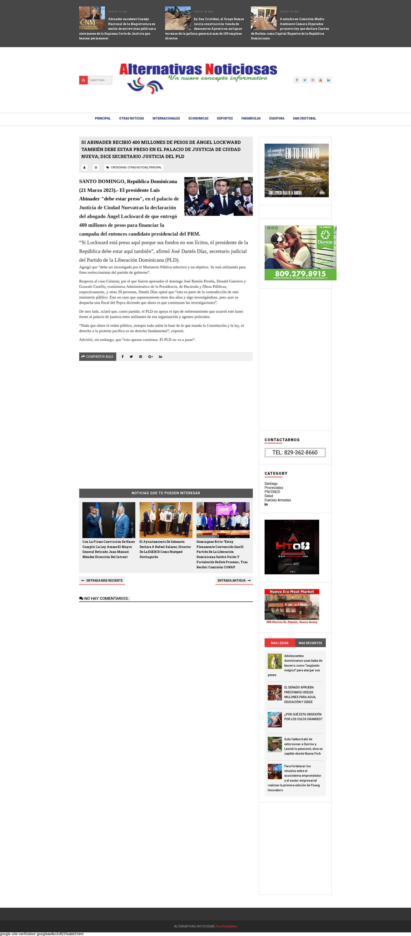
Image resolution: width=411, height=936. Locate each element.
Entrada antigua (232, 580)
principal (155, 167)
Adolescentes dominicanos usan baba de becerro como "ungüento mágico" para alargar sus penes (295, 665)
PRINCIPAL (103, 118)
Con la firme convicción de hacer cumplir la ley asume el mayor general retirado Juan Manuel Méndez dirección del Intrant (108, 549)
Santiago (271, 484)
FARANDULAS (251, 118)
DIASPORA (276, 118)
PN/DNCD (272, 492)
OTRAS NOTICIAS (131, 118)
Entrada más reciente (104, 580)
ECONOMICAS (198, 118)
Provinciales (274, 488)
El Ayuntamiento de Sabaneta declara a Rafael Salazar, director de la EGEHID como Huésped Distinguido (165, 549)
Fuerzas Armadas (278, 500)
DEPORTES (225, 118)
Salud (269, 496)
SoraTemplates (226, 926)
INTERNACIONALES (166, 118)
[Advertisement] (166, 421)
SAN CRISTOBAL (304, 118)
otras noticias (138, 167)
